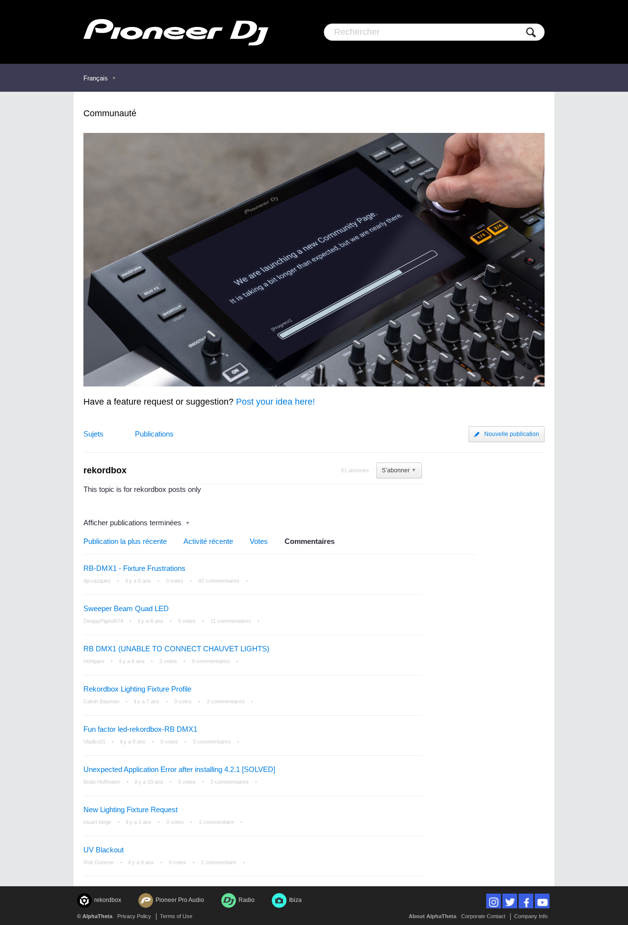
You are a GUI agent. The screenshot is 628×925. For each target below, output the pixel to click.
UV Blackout (103, 850)
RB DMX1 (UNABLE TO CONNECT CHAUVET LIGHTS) (176, 648)
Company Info (531, 916)
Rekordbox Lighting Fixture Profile (137, 689)
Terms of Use (176, 916)
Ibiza (295, 900)
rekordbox (107, 900)
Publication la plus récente (125, 541)
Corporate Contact (483, 916)
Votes (259, 541)
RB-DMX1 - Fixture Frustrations (134, 568)
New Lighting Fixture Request (130, 809)
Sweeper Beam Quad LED (126, 608)
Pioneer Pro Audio (180, 900)
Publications (154, 434)
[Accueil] (175, 32)
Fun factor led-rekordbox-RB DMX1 (140, 729)
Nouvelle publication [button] (511, 434)
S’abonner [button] (396, 470)
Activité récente (208, 541)
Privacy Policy (134, 916)
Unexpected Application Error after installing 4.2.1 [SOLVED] (179, 769)
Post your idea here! (275, 402)
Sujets (93, 434)
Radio (246, 900)
